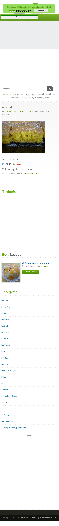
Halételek (5, 339)
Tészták (4, 402)
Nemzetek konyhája (9, 370)
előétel (41, 94)
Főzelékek (5, 332)
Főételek (4, 326)
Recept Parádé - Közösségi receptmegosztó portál (38, 518)
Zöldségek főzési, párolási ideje (14, 428)
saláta (30, 98)
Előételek (5, 320)
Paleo (3, 377)
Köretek (4, 358)
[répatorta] (3, 164)
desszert (21, 94)
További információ (23, 10)
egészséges (31, 94)
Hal (53, 94)
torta (47, 98)
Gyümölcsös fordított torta (35, 263)
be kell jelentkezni (31, 173)
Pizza (3, 383)
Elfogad (41, 10)
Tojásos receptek (8, 415)
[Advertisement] (29, 55)
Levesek (4, 364)
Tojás (3, 409)
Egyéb (3, 313)
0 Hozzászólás (26, 111)
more (45, 266)
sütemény (38, 98)
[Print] (14, 164)
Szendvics (5, 390)
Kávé (3, 351)
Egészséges (6, 307)
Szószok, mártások (9, 396)
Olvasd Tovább (31, 272)
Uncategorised (7, 421)
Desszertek (5, 301)
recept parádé (12, 111)
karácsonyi (14, 98)
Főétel (48, 94)
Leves (23, 98)
